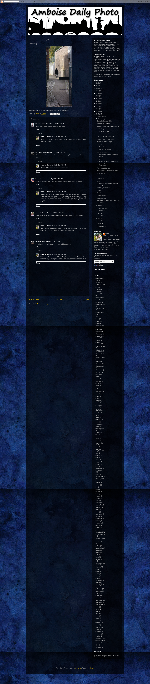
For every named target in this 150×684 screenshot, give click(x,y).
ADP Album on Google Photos (111, 50)
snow (97, 578)
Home (59, 300)
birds (97, 314)
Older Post (85, 300)
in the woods (101, 173)
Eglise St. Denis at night (104, 121)
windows (98, 643)
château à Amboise (98, 343)
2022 (97, 91)
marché (98, 503)
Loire (97, 500)
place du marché (100, 534)
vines (97, 629)
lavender (98, 489)
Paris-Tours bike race (103, 168)
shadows (98, 567)
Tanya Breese (40, 179)
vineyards (98, 631)
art (96, 287)
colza (97, 385)
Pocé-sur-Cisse (100, 542)
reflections (99, 552)
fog (96, 434)
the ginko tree (101, 159)
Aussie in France (41, 213)
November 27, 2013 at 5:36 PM (56, 191)
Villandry (98, 627)
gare (97, 457)
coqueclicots (99, 388)
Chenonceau (99, 370)
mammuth (78, 668)
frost (97, 447)
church (97, 376)
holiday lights (99, 470)
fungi (97, 453)
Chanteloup (99, 334)
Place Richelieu (100, 538)
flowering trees (100, 428)
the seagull (100, 178)
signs (97, 574)
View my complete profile (101, 249)
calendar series (100, 326)
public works (99, 548)
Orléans (98, 523)
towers (97, 609)
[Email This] (51, 114)
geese (97, 460)
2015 (97, 109)
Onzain (98, 521)
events (97, 413)
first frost (99, 144)
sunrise (98, 593)
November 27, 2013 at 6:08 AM (55, 124)
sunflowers (99, 591)
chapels (98, 340)
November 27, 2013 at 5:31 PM (56, 165)
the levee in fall (101, 195)
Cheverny (98, 372)
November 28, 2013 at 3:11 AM (51, 241)
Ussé (97, 620)
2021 (97, 93)
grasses (98, 462)
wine (97, 645)
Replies (40, 133)
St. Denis (98, 580)
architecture (99, 285)
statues (98, 582)
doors (97, 398)
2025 (97, 83)
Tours (97, 607)
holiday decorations (99, 467)
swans (97, 598)
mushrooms (99, 514)
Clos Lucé (98, 381)
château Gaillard (100, 357)
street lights (99, 585)
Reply (37, 129)
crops (97, 396)
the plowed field (101, 198)
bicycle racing (100, 308)
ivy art (99, 190)
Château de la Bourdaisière (100, 350)
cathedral (98, 329)
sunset (97, 595)
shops (97, 571)
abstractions (99, 278)
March (100, 223)
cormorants (99, 392)
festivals (98, 419)
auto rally (98, 289)
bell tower (98, 302)
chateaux (98, 361)
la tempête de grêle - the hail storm (107, 161)
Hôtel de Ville (99, 476)
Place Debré (99, 532)
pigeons (98, 530)
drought (98, 400)
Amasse (98, 282)
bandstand (99, 298)
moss (97, 512)
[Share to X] (55, 114)
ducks (97, 403)
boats (97, 319)
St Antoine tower (102, 193)
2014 (97, 111)
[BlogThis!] (53, 114)
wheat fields (99, 638)
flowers (98, 432)
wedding (98, 636)
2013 (97, 114)
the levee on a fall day (103, 123)
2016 (97, 106)
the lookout (100, 147)
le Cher (98, 491)
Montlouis (98, 507)
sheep (97, 569)
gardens (98, 455)
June (99, 216)
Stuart (42, 136)
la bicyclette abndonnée (104, 149)
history (97, 464)
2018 (97, 101)
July (99, 213)
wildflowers (99, 640)
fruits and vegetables (99, 450)
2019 (97, 98)
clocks (97, 379)
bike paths (99, 312)
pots (98, 181)
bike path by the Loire (103, 134)
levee (97, 494)
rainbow (98, 550)
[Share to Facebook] (57, 114)
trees (97, 613)
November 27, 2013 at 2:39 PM (55, 152)
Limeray (98, 496)
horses (97, 474)
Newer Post (34, 300)
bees (97, 300)
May (99, 218)
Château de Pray (100, 354)
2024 (97, 85)
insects (98, 485)
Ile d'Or (98, 482)
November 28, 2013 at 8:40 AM (56, 254)
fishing (97, 426)
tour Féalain (99, 602)
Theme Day (99, 600)
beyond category (100, 304)
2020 (97, 96)
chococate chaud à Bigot (104, 141)
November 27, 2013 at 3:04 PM (53, 179)
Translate (100, 265)
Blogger (91, 668)
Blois (97, 316)
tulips (97, 616)
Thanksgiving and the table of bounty (108, 126)
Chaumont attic (100, 366)
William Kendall (41, 124)
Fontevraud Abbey (99, 437)
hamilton (38, 241)
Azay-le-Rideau (100, 294)
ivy (96, 487)
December (101, 116)
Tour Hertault (99, 604)
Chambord (99, 332)
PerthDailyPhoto (41, 152)
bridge (97, 321)
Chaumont (99, 364)
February (100, 226)
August (100, 210)
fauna (97, 417)
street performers (99, 588)
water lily (98, 634)
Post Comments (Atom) (44, 304)
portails (98, 546)
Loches (98, 498)
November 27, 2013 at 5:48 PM (56, 213)
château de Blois (100, 346)
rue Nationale (99, 559)
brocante (98, 323)
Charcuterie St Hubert (103, 131)
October (100, 205)
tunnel (97, 618)
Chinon (98, 374)
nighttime (98, 518)
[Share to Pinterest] (59, 114)
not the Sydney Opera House (105, 139)
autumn (98, 292)
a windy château (102, 152)
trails (97, 611)
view (97, 625)
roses (97, 557)
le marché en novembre (104, 176)
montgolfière (99, 505)
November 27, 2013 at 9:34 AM (56, 136)
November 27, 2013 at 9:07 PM (56, 226)
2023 (97, 88)
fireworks (98, 424)
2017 (97, 103)
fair (96, 415)
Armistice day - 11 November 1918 (107, 171)
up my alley (100, 129)
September (101, 208)
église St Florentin (98, 409)
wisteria (98, 647)
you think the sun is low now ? (106, 136)
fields (97, 422)
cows (97, 394)
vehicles (98, 622)
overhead (98, 525)
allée (97, 280)
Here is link (97, 74)
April (99, 221)
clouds (97, 383)
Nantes (98, 516)
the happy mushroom (103, 188)
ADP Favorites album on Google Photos (104, 46)
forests (98, 441)
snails (97, 576)
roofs (97, 555)
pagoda (98, 527)
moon (97, 509)
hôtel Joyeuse (100, 478)
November (101, 119)
